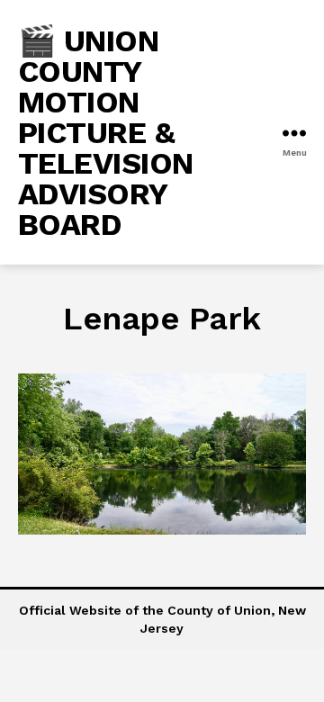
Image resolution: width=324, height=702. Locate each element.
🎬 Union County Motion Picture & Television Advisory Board (106, 132)
